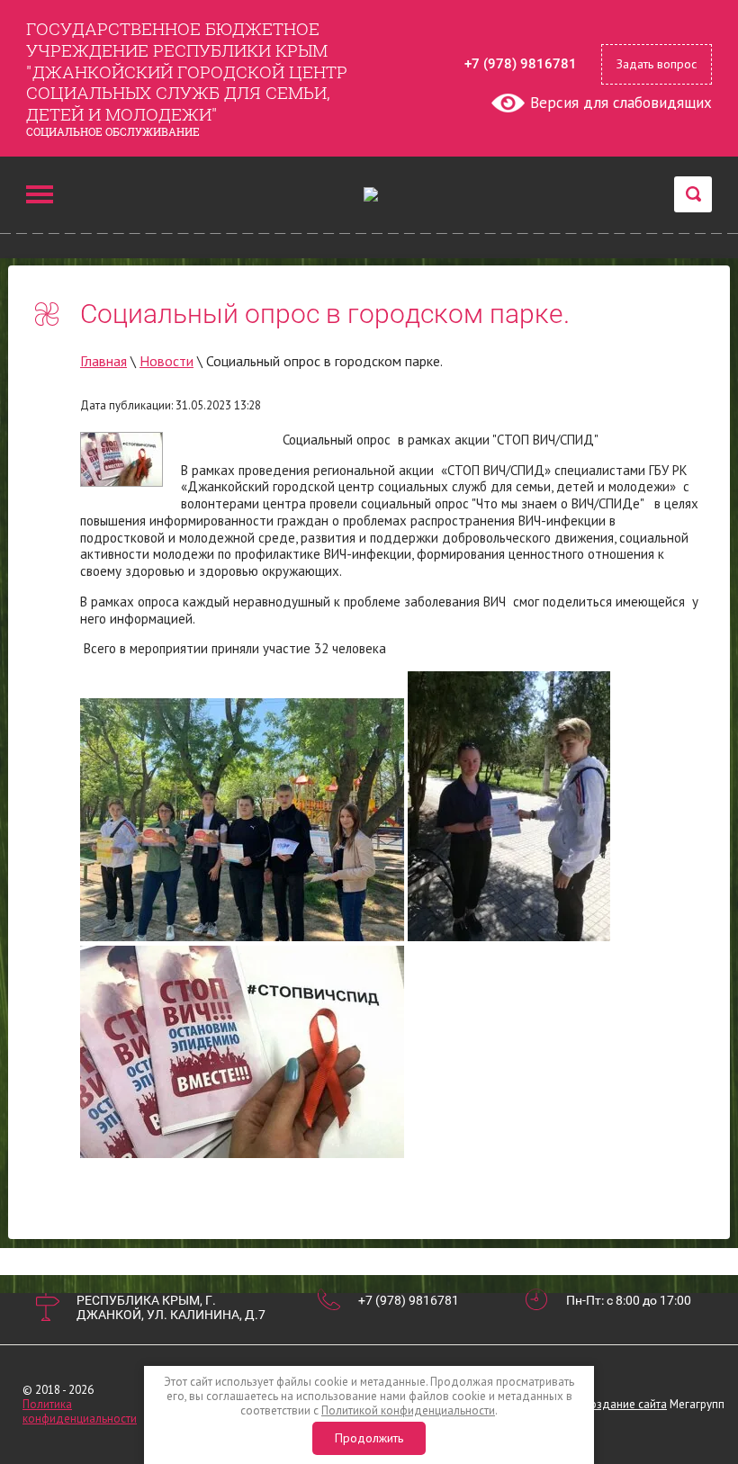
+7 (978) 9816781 (520, 64)
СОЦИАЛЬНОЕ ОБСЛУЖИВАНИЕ (113, 131)
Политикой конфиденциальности (408, 1410)
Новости (167, 361)
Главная (103, 361)
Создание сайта (624, 1404)
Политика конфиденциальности (79, 1411)
